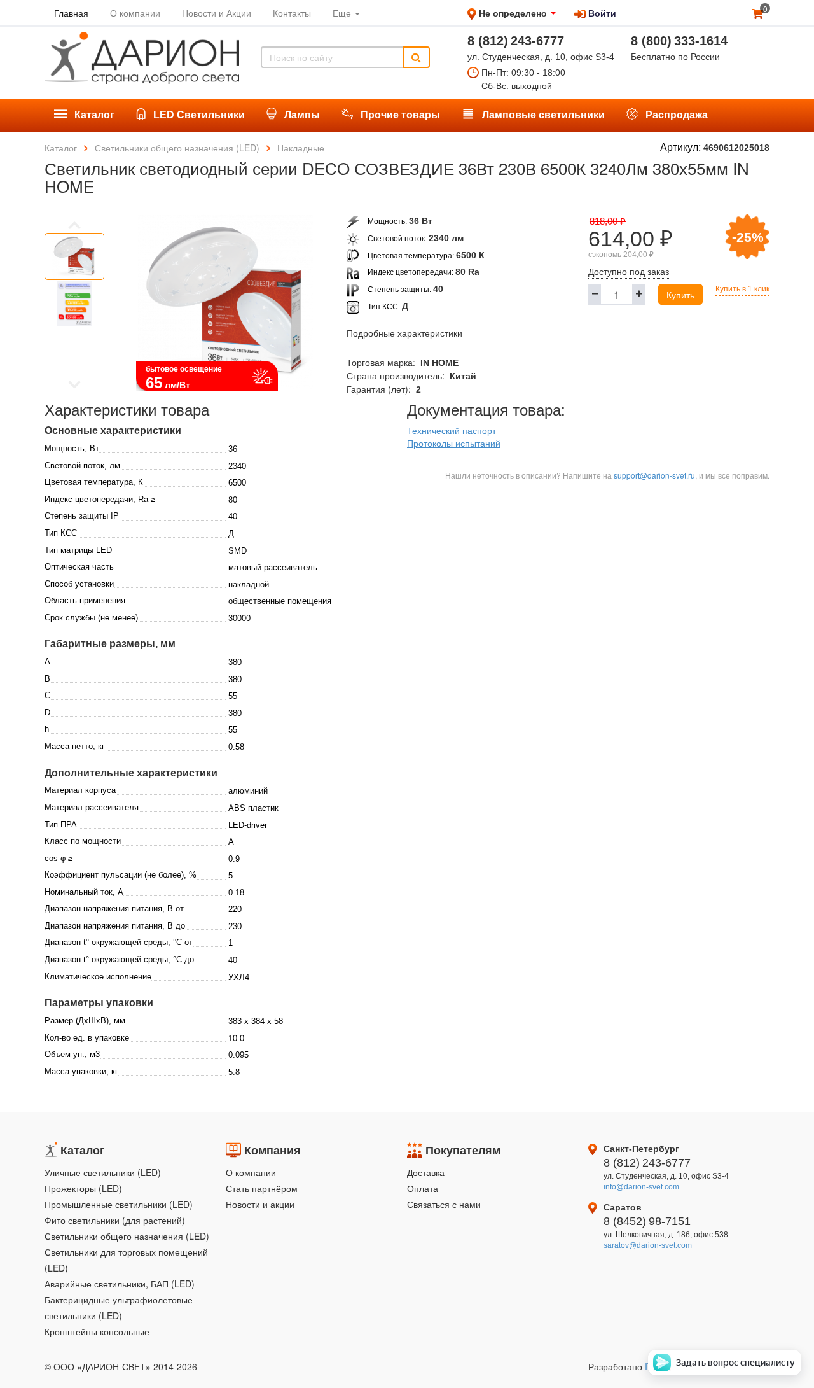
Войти (601, 12)
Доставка (426, 1172)
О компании (251, 1172)
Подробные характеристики (404, 333)
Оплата (422, 1188)
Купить (680, 294)
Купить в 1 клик (742, 288)
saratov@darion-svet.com (648, 1245)
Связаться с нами (444, 1204)
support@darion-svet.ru (654, 475)
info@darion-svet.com (641, 1186)
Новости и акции (260, 1204)
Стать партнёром (262, 1188)
